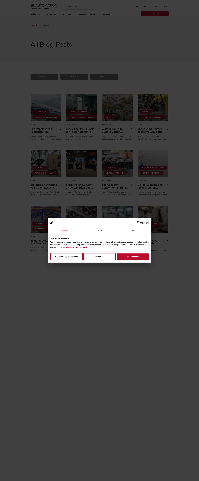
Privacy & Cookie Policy (76, 247)
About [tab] (134, 230)
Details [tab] (99, 230)
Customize (98, 257)
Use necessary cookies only (66, 257)
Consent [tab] (64, 231)
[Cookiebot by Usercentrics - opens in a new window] (139, 223)
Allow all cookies (132, 257)
